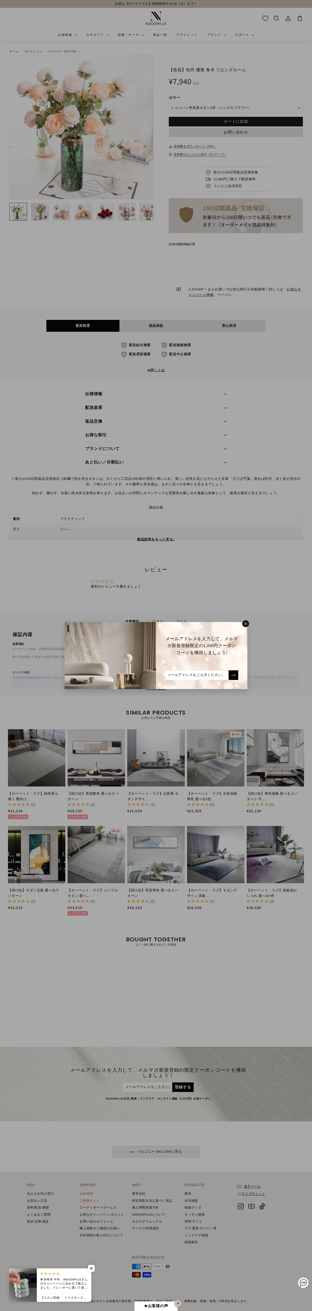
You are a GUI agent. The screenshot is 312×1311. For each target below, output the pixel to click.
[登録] (233, 675)
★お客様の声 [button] (156, 1306)
